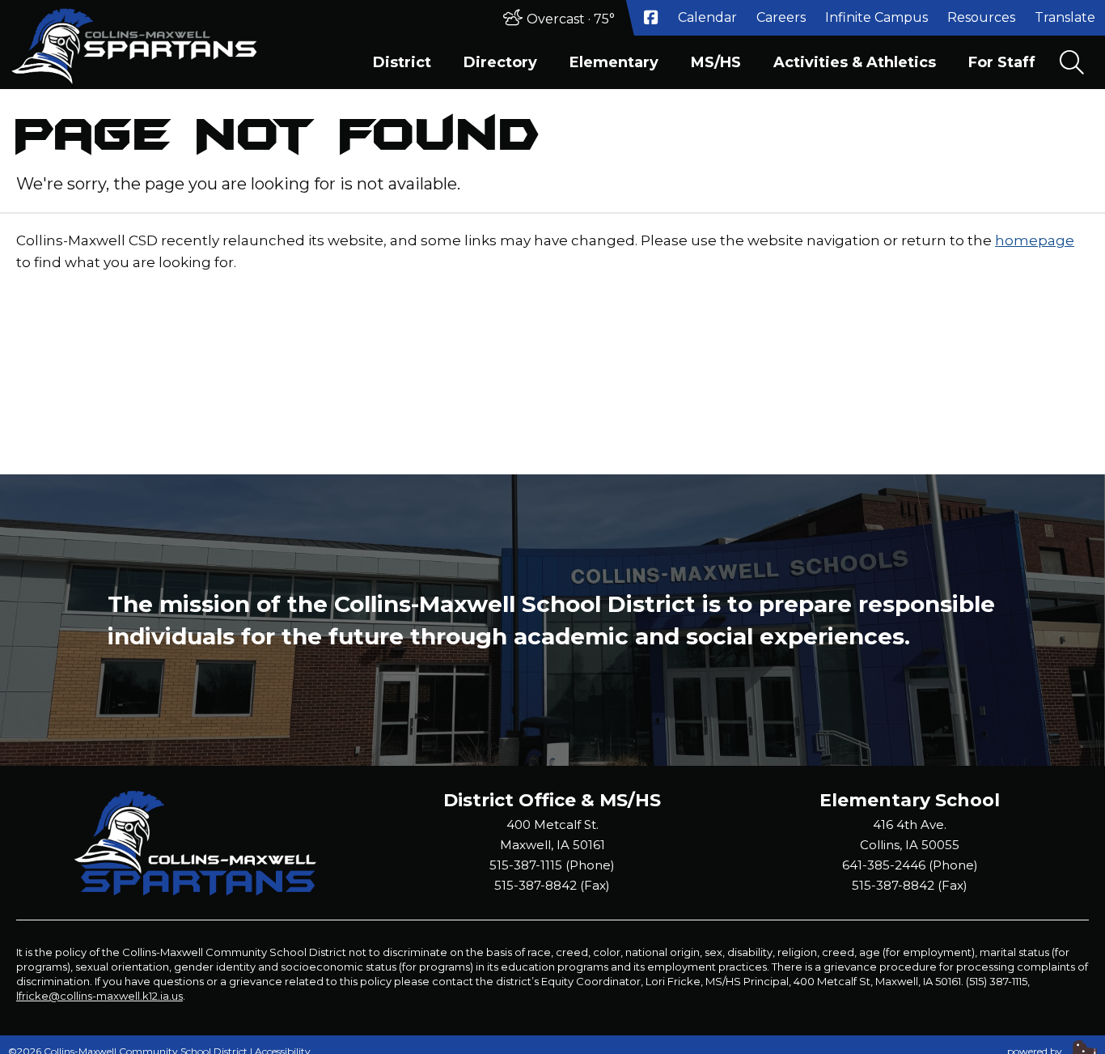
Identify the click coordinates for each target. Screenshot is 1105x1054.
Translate (1065, 17)
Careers (781, 17)
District (402, 62)
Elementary (613, 62)
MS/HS (716, 62)
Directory (500, 62)
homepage (1034, 240)
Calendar (707, 17)
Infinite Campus (876, 17)
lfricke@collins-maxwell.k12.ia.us (99, 995)
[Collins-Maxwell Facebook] (651, 18)
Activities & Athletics (854, 62)
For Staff (1001, 62)
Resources (981, 17)
